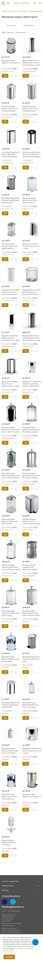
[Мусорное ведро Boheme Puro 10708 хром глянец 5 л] (11, 779)
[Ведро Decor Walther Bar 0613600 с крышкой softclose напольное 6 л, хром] (31, 366)
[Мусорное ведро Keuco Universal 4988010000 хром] (31, 641)
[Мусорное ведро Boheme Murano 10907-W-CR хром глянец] (31, 458)
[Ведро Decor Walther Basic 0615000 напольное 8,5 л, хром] (11, 366)
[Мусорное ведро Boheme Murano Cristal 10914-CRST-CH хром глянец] (11, 458)
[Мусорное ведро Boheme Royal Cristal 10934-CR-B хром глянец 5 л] (31, 687)
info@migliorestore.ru (13, 907)
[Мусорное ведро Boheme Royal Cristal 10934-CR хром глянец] (11, 549)
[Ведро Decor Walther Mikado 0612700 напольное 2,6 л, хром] (11, 320)
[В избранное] (11, 76)
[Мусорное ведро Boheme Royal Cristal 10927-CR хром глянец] (31, 595)
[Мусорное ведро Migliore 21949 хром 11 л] (31, 779)
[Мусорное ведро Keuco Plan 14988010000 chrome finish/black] (11, 137)
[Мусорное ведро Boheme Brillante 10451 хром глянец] (11, 595)
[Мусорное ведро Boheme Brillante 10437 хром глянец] (11, 641)
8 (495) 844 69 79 (11, 896)
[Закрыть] (41, 936)
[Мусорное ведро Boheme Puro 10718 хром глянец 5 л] (31, 182)
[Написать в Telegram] (13, 902)
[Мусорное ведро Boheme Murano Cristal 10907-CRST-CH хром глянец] (11, 412)
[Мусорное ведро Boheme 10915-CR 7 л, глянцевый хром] (11, 91)
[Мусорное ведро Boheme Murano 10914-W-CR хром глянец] (31, 412)
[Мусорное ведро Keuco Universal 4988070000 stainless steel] (11, 182)
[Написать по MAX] (4, 902)
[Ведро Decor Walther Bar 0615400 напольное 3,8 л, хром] (31, 733)
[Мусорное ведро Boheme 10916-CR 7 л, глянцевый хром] (31, 91)
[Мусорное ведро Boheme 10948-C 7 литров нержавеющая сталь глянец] (31, 504)
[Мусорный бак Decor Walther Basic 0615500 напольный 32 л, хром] (31, 45)
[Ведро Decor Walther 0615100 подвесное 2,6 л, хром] (31, 228)
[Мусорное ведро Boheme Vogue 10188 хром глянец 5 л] (11, 228)
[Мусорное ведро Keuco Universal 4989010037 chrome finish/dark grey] (31, 137)
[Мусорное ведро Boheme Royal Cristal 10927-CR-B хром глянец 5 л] (11, 733)
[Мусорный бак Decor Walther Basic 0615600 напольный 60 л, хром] (31, 320)
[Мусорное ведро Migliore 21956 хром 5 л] (11, 45)
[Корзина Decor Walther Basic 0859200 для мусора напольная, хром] (31, 274)
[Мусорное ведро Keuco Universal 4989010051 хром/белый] (11, 687)
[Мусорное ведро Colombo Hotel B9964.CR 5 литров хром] (31, 549)
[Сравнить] (15, 76)
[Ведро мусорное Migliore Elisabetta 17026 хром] (11, 825)
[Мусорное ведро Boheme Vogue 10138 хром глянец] (11, 504)
